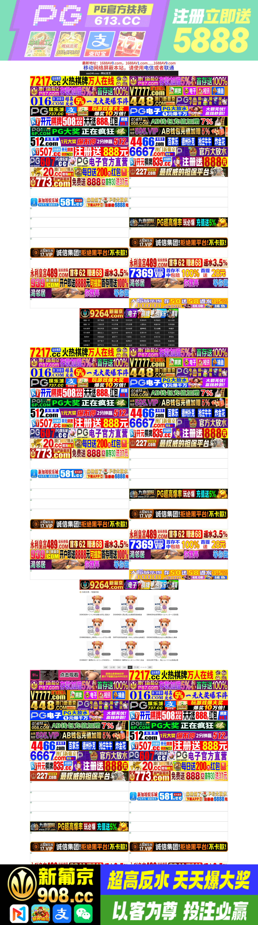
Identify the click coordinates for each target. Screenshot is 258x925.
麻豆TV (115, 337)
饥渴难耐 (115, 328)
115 (119, 667)
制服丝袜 (157, 324)
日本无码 (129, 320)
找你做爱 (129, 328)
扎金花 (157, 333)
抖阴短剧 (157, 345)
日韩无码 (171, 345)
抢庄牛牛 (115, 333)
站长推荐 (86, 328)
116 (124, 667)
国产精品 (101, 320)
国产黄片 (101, 341)
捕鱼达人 (101, 333)
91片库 (143, 337)
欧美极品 (157, 320)
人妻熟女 (143, 324)
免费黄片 (129, 341)
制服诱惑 (171, 341)
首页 (105, 667)
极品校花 (143, 345)
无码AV (86, 337)
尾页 (150, 667)
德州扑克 (129, 333)
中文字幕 (115, 324)
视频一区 (86, 320)
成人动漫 (171, 320)
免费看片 (86, 345)
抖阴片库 (86, 341)
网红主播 (115, 320)
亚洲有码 (143, 320)
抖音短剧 (101, 337)
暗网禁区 (143, 341)
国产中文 (101, 345)
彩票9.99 (143, 333)
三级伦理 (101, 324)
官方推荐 (86, 333)
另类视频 (171, 324)
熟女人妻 (115, 341)
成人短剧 (129, 345)
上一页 (112, 667)
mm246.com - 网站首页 (98, 73)
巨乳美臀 (129, 324)
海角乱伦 (157, 341)
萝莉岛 (171, 337)
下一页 (136, 667)
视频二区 (86, 324)
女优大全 (157, 337)
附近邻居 (101, 328)
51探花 (129, 337)
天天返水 (171, 333)
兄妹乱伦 (115, 345)
